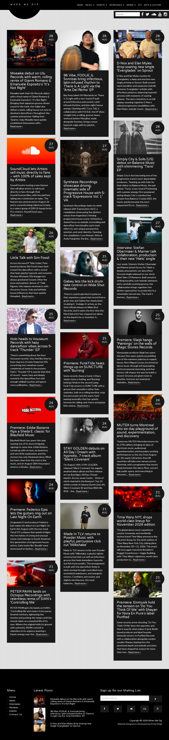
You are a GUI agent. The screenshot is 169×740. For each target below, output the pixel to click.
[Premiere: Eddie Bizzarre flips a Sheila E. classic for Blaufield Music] (31, 410)
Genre (130, 5)
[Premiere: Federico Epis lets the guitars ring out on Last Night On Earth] (31, 492)
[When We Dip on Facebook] (142, 14)
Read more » (16, 126)
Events (101, 5)
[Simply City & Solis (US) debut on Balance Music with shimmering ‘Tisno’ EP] (138, 137)
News (80, 5)
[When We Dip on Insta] (165, 14)
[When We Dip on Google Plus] (158, 708)
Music (89, 5)
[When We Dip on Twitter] (147, 14)
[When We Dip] (24, 10)
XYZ (140, 5)
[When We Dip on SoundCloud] (153, 14)
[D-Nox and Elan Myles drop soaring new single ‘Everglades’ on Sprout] (138, 44)
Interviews (115, 5)
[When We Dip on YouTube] (160, 14)
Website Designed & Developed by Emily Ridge (140, 724)
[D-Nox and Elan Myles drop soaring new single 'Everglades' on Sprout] (39, 726)
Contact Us (15, 714)
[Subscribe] (155, 699)
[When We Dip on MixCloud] (144, 708)
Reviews (13, 707)
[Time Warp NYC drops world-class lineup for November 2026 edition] (138, 499)
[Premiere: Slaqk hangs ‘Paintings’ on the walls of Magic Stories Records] (138, 322)
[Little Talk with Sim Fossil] (31, 240)
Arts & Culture (152, 5)
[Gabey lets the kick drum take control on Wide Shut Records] (84, 263)
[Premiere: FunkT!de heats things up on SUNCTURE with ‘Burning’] (84, 345)
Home (12, 697)
